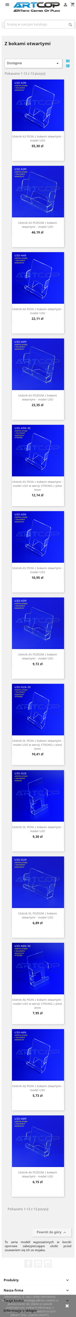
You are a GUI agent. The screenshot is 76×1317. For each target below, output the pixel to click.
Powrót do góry (52, 1232)
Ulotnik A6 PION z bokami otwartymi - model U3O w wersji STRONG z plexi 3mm (37, 1004)
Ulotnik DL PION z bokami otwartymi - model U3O (37, 829)
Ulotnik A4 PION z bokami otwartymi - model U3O (37, 311)
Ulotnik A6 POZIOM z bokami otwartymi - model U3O (37, 1174)
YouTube (38, 1264)
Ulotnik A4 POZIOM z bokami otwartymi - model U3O (37, 397)
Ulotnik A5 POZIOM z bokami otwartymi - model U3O (37, 656)
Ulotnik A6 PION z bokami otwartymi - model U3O (37, 1088)
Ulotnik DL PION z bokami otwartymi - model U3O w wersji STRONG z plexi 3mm (37, 745)
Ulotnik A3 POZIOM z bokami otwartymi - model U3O (37, 225)
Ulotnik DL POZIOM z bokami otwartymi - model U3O (37, 915)
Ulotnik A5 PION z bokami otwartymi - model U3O (37, 570)
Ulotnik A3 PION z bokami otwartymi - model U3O (37, 138)
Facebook (28, 1264)
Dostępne (33, 63)
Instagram (48, 1264)
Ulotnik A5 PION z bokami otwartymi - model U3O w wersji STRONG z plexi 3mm (37, 486)
